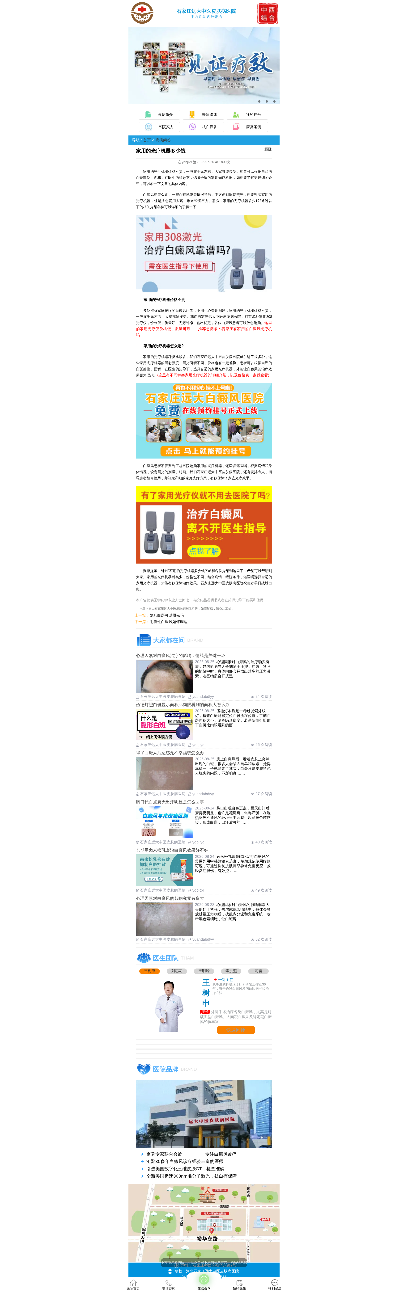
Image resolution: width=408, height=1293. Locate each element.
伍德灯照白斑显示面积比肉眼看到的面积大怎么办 (183, 704)
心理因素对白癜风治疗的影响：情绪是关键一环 (180, 655)
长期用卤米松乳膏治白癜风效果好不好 (172, 850)
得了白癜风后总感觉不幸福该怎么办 (170, 752)
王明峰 (204, 971)
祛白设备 (209, 127)
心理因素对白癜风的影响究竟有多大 (170, 898)
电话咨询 (168, 1288)
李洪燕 (231, 971)
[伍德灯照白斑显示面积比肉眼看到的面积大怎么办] (164, 739)
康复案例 (253, 127)
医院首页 (133, 1288)
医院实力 (166, 127)
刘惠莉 (177, 971)
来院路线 (209, 115)
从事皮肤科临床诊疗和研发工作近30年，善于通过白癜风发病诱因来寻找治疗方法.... (240, 988)
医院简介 (165, 115)
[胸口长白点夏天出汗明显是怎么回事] (164, 836)
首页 (147, 140)
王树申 (149, 971)
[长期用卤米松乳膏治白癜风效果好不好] (164, 885)
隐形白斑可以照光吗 (167, 615)
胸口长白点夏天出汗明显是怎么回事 (170, 802)
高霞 (258, 971)
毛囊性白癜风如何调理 (168, 622)
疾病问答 (163, 140)
